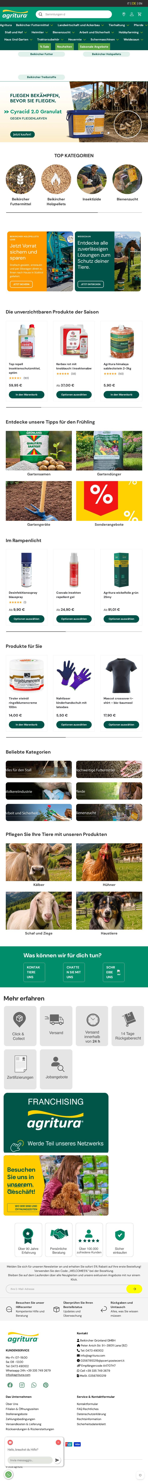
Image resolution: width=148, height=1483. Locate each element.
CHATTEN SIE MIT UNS (74, 972)
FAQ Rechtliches (88, 1409)
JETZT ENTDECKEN (91, 284)
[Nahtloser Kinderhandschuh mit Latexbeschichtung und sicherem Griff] (74, 675)
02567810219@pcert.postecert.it (102, 1361)
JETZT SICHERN (21, 284)
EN (140, 3)
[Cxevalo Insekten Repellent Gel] (74, 570)
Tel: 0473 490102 (91, 1350)
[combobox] (74, 14)
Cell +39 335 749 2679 (94, 1371)
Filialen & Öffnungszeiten (22, 1409)
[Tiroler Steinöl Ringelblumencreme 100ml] (26, 675)
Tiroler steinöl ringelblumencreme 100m (23, 703)
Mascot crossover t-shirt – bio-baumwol (118, 701)
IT (128, 3)
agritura (18, 1467)
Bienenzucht (127, 199)
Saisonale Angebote (94, 47)
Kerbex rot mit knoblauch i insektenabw (74, 366)
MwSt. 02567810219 (92, 1376)
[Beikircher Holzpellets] (56, 179)
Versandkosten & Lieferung (23, 1424)
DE (134, 3)
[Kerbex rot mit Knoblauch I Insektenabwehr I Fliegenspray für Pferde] (74, 341)
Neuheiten (64, 47)
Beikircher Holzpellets (106, 54)
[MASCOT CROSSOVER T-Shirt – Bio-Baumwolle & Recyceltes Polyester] (121, 675)
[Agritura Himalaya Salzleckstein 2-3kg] (121, 341)
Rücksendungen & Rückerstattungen (30, 1429)
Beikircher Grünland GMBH (97, 1340)
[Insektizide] (92, 179)
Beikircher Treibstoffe (41, 77)
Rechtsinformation (89, 1419)
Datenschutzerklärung (91, 1414)
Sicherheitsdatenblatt (91, 1424)
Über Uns (12, 1404)
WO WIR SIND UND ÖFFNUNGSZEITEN (26, 1207)
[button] (140, 14)
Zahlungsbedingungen (20, 1419)
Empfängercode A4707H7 (98, 1366)
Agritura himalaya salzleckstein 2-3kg (117, 366)
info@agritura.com (92, 1355)
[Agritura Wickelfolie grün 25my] (121, 570)
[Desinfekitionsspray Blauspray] (26, 570)
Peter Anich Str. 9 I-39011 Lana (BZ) (103, 1345)
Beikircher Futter (41, 54)
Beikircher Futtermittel (20, 201)
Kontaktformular (87, 1404)
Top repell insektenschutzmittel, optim (24, 368)
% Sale (44, 47)
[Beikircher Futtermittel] (21, 179)
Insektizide (92, 199)
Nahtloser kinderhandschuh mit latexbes (71, 703)
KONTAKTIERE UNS (33, 972)
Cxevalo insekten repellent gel (68, 595)
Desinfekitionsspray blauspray (23, 595)
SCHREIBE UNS (110, 972)
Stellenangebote (16, 1414)
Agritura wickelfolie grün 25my (121, 595)
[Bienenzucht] (127, 179)
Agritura (6, 25)
